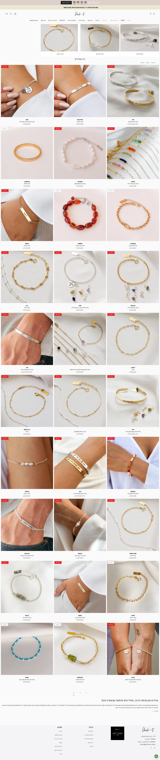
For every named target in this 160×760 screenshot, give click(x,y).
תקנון (60, 743)
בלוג (61, 754)
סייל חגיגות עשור (66, 2)
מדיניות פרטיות (58, 750)
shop (147, 62)
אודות (60, 731)
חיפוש (91, 746)
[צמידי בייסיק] (60, 37)
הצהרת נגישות (58, 746)
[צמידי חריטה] (139, 37)
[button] (123, 20)
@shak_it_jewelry (143, 742)
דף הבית (153, 62)
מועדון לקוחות (58, 735)
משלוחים (90, 731)
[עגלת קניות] (7, 14)
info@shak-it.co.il (146, 736)
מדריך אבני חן (58, 739)
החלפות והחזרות (89, 739)
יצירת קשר (90, 743)
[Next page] (97, 693)
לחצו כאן (147, 739)
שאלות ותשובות (89, 735)
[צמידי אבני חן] (99, 37)
